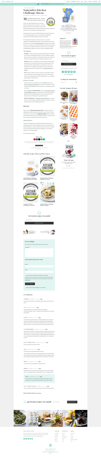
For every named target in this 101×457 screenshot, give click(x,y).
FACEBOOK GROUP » (69, 74)
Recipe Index (73, 433)
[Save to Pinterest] (35, 139)
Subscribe (95, 1)
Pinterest (56, 436)
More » (65, 141)
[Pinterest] (65, 71)
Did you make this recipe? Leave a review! (34, 259)
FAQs (63, 439)
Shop (82, 1)
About (78, 1)
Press (63, 441)
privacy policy (27, 280)
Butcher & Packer (47, 68)
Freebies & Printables (74, 439)
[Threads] (71, 71)
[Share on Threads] (39, 139)
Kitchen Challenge (39, 145)
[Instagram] (68, 71)
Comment (27, 247)
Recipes (68, 1)
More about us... (69, 47)
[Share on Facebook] (37, 139)
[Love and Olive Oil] (7, 1)
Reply (37, 307)
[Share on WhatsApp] (41, 139)
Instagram (56, 434)
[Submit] (76, 82)
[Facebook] (63, 71)
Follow (90, 1)
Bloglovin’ (56, 441)
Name (26, 264)
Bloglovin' (71, 68)
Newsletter (56, 433)
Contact (63, 434)
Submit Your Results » (27, 120)
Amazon (26, 70)
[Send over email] (44, 139)
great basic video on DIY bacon (42, 98)
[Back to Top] (50, 445)
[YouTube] (74, 71)
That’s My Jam (64, 436)
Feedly (75, 68)
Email (26, 269)
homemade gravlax (39, 43)
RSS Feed (66, 68)
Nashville (72, 436)
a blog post (29, 90)
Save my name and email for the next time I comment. (39, 278)
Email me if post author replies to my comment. (36, 287)
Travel (85, 1)
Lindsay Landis (44, 15)
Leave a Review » (38, 393)
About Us (63, 433)
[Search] (99, 1)
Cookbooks (73, 1)
